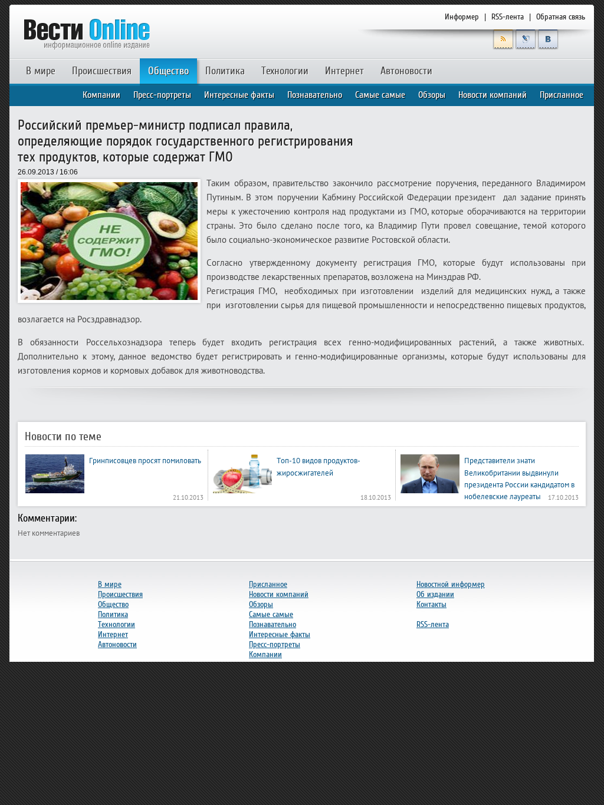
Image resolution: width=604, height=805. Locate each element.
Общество (168, 71)
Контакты (431, 604)
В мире (40, 71)
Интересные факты (239, 95)
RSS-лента (507, 17)
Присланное (561, 95)
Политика (225, 71)
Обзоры (431, 95)
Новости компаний (492, 95)
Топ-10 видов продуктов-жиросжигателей (318, 466)
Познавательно (314, 95)
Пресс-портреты (162, 95)
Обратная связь (560, 17)
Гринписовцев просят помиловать (145, 460)
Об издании (435, 594)
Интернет (344, 71)
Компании (101, 95)
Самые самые (380, 95)
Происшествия (102, 71)
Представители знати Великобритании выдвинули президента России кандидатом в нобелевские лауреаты (519, 478)
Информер (462, 17)
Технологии (284, 71)
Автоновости (406, 71)
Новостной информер (450, 584)
